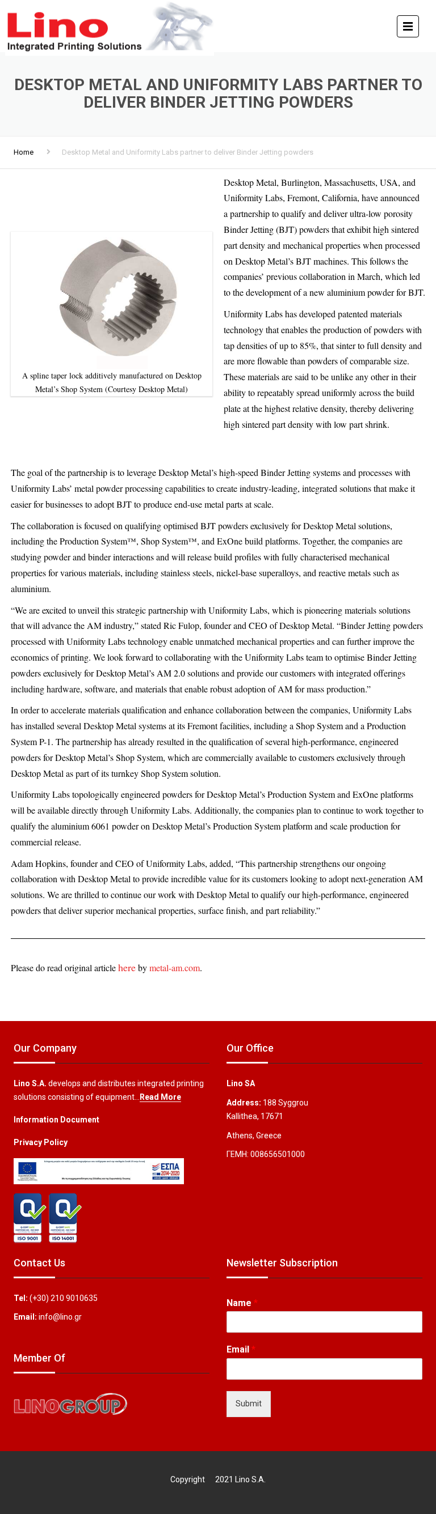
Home (23, 152)
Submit (249, 1403)
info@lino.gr (60, 1316)
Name (242, 1303)
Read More (160, 1097)
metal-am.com (174, 967)
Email (241, 1349)
